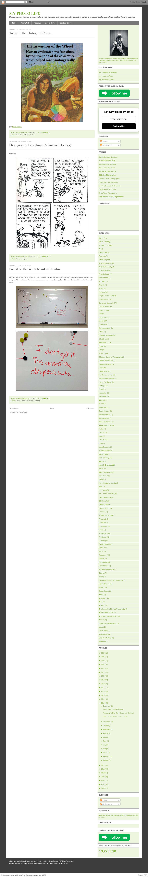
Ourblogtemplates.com (34, 875)
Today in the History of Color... (31, 33)
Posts (104, 141)
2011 (102, 769)
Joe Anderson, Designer (107, 164)
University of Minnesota (107, 623)
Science (102, 573)
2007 (102, 784)
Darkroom (102, 317)
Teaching (37, 400)
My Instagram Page (106, 76)
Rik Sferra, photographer (107, 171)
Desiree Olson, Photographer (109, 178)
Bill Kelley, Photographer (107, 175)
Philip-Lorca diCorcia (106, 515)
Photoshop (103, 526)
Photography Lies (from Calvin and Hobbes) (40, 145)
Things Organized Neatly (107, 616)
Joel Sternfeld (104, 418)
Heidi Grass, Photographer (108, 182)
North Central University (107, 483)
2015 (102, 695)
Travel (101, 620)
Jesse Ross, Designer (107, 168)
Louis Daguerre (104, 447)
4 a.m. (101, 238)
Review (101, 558)
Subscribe (119, 126)
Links (101, 443)
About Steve (50, 23)
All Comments (107, 145)
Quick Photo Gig (105, 544)
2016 (102, 691)
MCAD (101, 461)
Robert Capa (103, 562)
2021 (102, 672)
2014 (102, 699)
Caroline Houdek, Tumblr (107, 189)
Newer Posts (14, 408)
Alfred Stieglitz (104, 260)
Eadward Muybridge (106, 335)
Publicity (102, 541)
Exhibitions (103, 342)
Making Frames (104, 450)
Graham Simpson (105, 364)
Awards (101, 285)
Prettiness (102, 537)
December (106, 706)
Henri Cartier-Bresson (106, 378)
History (32, 135)
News (101, 479)
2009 (102, 777)
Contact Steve (66, 23)
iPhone (101, 400)
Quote (101, 548)
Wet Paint (102, 641)
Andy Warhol (103, 270)
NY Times (102, 490)
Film (100, 350)
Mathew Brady (104, 458)
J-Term (101, 404)
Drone (101, 332)
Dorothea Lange (104, 328)
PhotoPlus (102, 522)
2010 (102, 773)
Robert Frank (103, 566)
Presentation (103, 533)
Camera (102, 292)
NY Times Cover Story (107, 494)
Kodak (101, 429)
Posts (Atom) (23, 412)
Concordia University (106, 303)
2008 (102, 780)
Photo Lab (102, 519)
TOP (145, 875)
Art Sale (101, 281)
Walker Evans (104, 634)
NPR (100, 486)
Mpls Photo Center (105, 472)
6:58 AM (32, 132)
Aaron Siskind (104, 242)
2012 (102, 765)
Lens (100, 436)
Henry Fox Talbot (105, 382)
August (105, 733)
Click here (131, 60)
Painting (101, 512)
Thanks (101, 605)
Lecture (101, 432)
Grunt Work (103, 371)
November (106, 722)
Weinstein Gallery (105, 638)
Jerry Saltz (103, 407)
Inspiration (102, 393)
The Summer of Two (106, 612)
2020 (102, 676)
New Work (25, 23)
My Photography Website (108, 72)
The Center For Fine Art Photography (112, 609)
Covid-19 (102, 310)
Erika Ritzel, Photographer (108, 193)
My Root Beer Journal (106, 79)
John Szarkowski (105, 422)
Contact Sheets (104, 306)
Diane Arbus (103, 324)
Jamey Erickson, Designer (108, 157)
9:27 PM (32, 256)
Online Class (103, 504)
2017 (102, 687)
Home (14, 23)
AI (99, 249)
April (104, 749)
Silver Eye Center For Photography (111, 580)
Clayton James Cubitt (106, 296)
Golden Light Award (106, 360)
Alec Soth (102, 256)
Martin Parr (103, 454)
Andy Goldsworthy (105, 267)
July (104, 737)
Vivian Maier (103, 630)
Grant (101, 368)
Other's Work (103, 508)
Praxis (101, 530)
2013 (102, 703)
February (106, 756)
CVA (100, 314)
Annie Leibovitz (104, 274)
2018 (102, 684)
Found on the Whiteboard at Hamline (35, 269)
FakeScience (17, 127)
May (104, 745)
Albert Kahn (103, 252)
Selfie (101, 576)
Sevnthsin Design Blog (107, 160)
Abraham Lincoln (105, 245)
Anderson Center (105, 263)
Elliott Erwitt (103, 339)
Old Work (102, 501)
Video (101, 627)
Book (101, 288)
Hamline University (27, 400)
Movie (101, 468)
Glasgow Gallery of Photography (110, 357)
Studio (101, 587)
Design (101, 321)
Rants (101, 551)
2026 (102, 653)
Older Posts (90, 408)
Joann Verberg (104, 411)
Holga (101, 389)
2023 (102, 664)
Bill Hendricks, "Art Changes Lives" (111, 197)
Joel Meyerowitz (104, 414)
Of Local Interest (105, 497)
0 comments (43, 132)
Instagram (24, 259)
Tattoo (101, 595)
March (105, 752)
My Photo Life (24, 13)
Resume (37, 23)
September (107, 729)
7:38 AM (32, 398)
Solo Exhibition (104, 584)
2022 (102, 668)
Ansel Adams (103, 278)
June (104, 741)
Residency (103, 555)
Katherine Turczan (105, 425)
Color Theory (20, 135)
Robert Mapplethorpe (106, 569)
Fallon (101, 346)
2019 (102, 680)
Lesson (101, 440)
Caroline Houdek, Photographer (110, 186)
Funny (27, 135)
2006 (102, 788)
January (106, 760)
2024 (102, 661)
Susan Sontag (104, 591)
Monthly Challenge (105, 465)
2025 (102, 657)
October (106, 726)
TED (100, 602)
